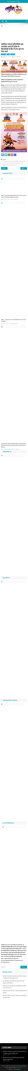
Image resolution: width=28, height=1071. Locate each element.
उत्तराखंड (3, 54)
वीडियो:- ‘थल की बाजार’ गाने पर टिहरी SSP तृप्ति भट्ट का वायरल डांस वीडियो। (13, 320)
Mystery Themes (19, 1067)
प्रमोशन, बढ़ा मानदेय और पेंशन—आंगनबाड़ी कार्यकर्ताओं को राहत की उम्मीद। (15, 991)
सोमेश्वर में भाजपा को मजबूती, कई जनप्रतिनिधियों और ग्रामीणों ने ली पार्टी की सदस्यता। (14, 986)
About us (10, 1069)
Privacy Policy (17, 1069)
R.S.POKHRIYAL (17, 56)
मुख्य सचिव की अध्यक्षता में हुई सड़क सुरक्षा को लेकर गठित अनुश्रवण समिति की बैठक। (13, 982)
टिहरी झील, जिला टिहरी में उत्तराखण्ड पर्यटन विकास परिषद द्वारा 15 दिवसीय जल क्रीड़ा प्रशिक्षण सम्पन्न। (14, 977)
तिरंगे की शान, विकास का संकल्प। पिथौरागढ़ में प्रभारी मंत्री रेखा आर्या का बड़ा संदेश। (15, 996)
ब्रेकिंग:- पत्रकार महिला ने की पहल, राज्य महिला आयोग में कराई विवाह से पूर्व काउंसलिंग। (24, 168)
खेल (8, 54)
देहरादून (12, 54)
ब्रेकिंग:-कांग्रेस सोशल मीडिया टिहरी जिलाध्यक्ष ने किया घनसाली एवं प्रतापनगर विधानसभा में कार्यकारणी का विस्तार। (13, 196)
